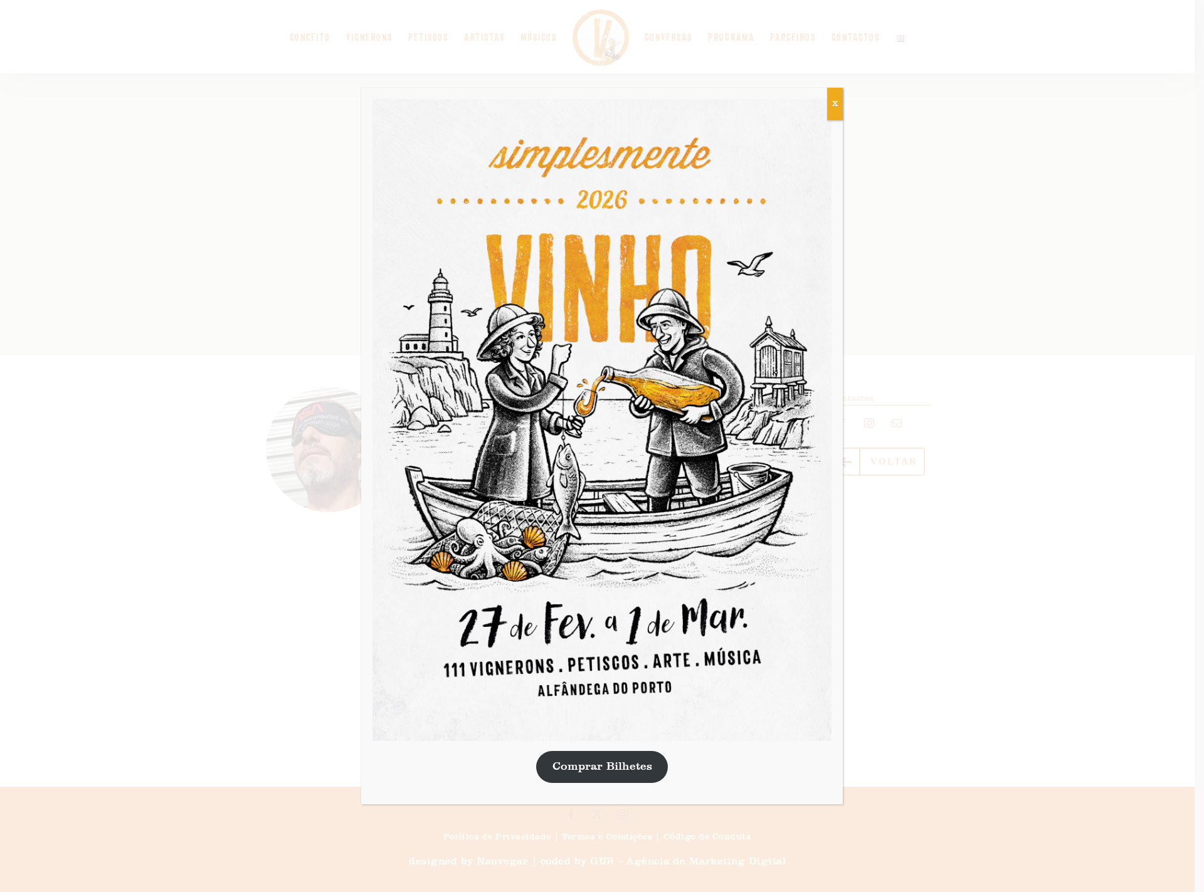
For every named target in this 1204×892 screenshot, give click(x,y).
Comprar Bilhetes (602, 766)
